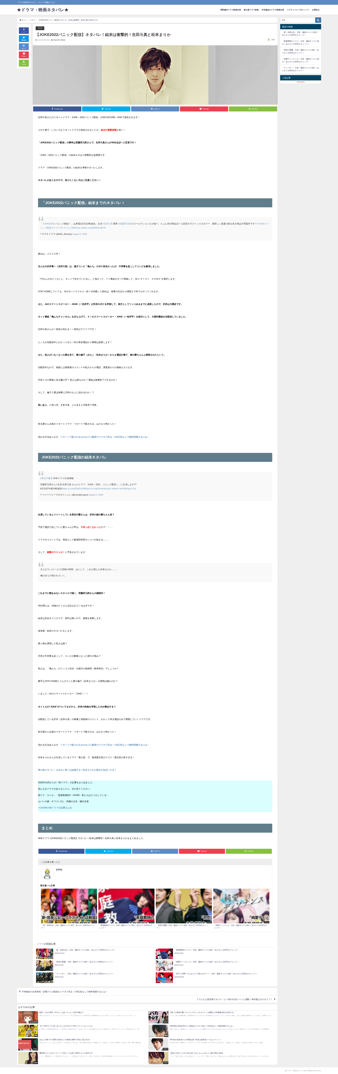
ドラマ (40, 28)
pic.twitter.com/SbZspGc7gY (122, 488)
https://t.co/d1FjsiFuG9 (73, 488)
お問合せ (316, 10)
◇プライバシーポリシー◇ (298, 10)
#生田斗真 (108, 223)
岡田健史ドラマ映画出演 (230, 10)
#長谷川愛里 (46, 478)
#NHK (74, 228)
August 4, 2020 (96, 495)
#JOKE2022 (49, 223)
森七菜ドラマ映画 (251, 10)
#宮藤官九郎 (124, 223)
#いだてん (65, 228)
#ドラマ (56, 228)
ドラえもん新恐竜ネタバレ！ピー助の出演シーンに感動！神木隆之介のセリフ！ (235, 999)
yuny (273, 39)
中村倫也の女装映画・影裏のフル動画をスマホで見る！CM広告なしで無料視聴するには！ (64, 992)
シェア (24, 32)
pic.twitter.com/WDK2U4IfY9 (92, 228)
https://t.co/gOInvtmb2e (96, 488)
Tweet (24, 40)
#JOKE (261, 223)
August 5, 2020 (79, 234)
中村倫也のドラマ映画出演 (273, 10)
